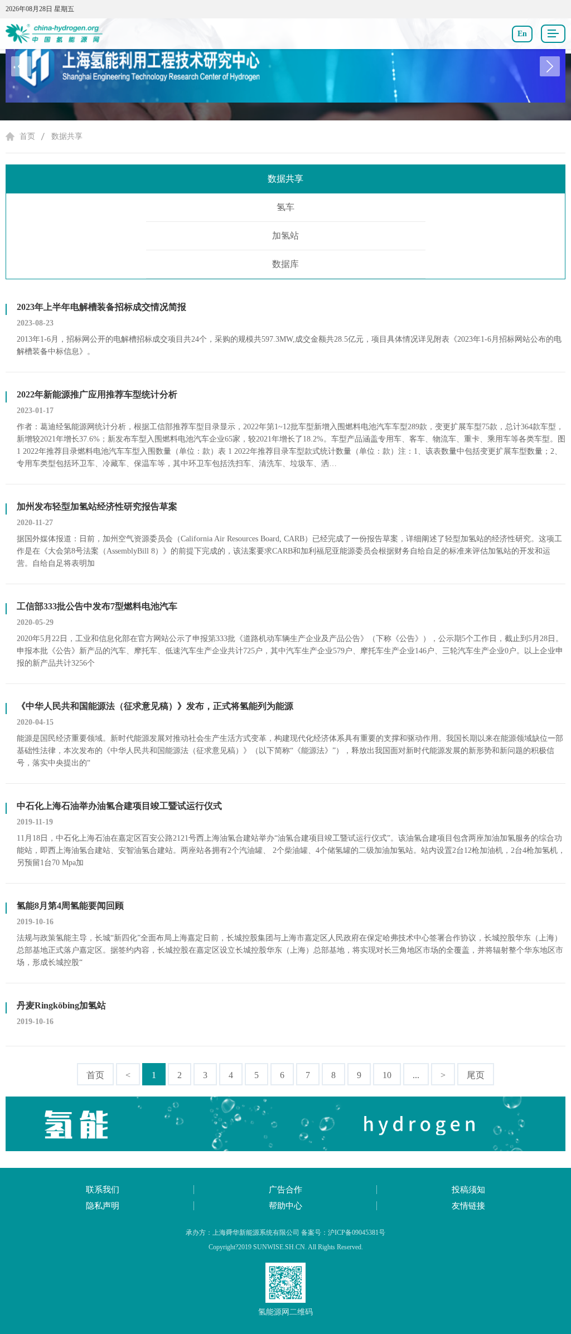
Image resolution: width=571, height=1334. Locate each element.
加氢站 (285, 235)
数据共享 (67, 136)
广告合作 (285, 1189)
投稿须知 (468, 1189)
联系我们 (102, 1189)
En (522, 34)
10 (387, 1075)
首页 (27, 136)
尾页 (476, 1075)
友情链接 (468, 1205)
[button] (550, 66)
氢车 (285, 207)
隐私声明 (102, 1205)
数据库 (285, 264)
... (416, 1075)
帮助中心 (285, 1205)
